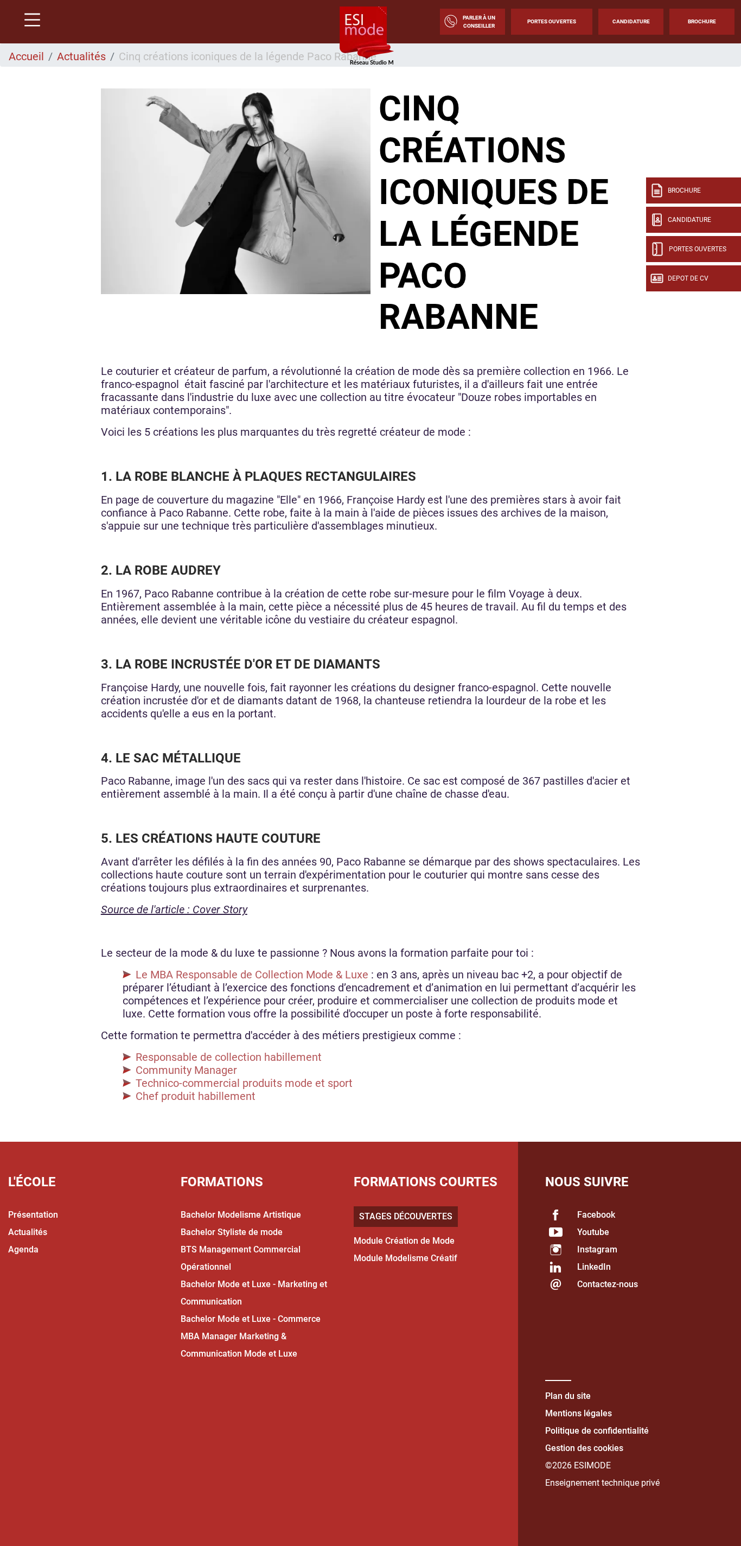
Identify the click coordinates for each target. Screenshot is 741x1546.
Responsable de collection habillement (229, 1057)
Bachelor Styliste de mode (232, 1232)
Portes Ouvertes (551, 21)
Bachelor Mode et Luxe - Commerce (251, 1319)
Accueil (26, 56)
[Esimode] (367, 36)
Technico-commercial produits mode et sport (244, 1083)
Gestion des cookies (584, 1448)
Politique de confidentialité (597, 1431)
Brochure (702, 21)
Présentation (33, 1215)
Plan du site (568, 1396)
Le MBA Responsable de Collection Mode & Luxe (253, 974)
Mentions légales (578, 1413)
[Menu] (28, 21)
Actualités (81, 56)
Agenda (23, 1249)
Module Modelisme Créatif (405, 1258)
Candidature (631, 21)
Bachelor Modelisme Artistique (241, 1215)
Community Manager (186, 1070)
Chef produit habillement (195, 1096)
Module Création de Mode (404, 1241)
